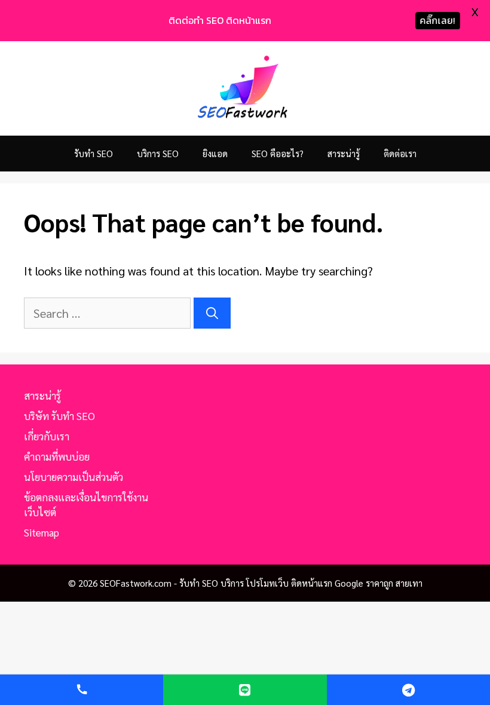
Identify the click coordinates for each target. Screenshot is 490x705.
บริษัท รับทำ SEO (59, 415)
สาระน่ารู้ (343, 153)
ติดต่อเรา (400, 153)
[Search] (212, 313)
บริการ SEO (158, 153)
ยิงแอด (215, 153)
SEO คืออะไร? (278, 153)
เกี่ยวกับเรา (46, 436)
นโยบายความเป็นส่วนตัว (73, 476)
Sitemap (41, 532)
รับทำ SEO (93, 153)
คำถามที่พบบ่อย (57, 456)
